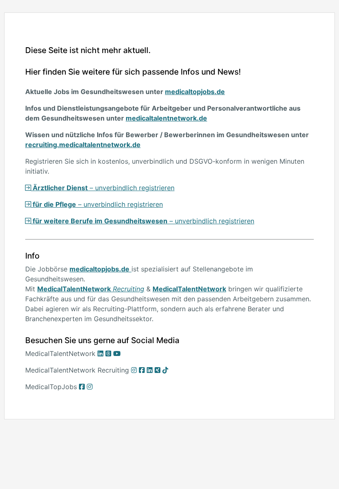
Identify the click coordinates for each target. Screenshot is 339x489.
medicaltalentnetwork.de (166, 118)
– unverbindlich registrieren (102, 188)
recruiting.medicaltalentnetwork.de (83, 144)
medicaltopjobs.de (195, 91)
